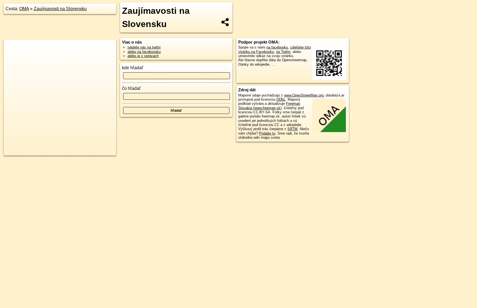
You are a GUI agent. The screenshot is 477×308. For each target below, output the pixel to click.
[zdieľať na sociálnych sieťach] (225, 22)
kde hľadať (132, 67)
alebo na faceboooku (144, 52)
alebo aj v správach (143, 56)
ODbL (280, 99)
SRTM (292, 129)
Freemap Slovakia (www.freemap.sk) (269, 105)
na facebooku (277, 47)
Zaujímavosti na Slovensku (60, 8)
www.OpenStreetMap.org (304, 95)
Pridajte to (267, 133)
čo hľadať (131, 88)
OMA (24, 8)
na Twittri (283, 52)
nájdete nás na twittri (144, 47)
